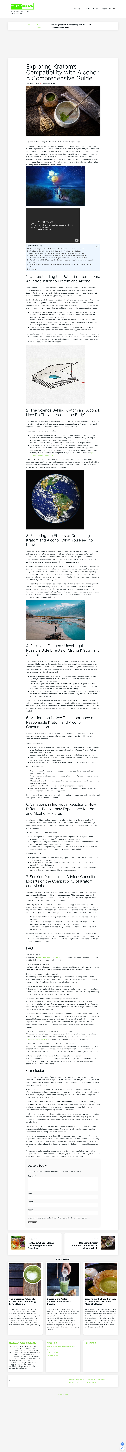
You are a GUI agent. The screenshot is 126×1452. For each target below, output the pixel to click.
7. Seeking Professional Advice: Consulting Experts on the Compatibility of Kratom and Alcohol (60, 264)
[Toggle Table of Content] (96, 246)
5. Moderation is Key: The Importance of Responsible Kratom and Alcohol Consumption (58, 258)
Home (28, 25)
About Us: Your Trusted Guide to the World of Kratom (87, 1379)
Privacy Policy (52, 1356)
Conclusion (32, 269)
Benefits (77, 9)
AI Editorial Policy (53, 1352)
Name (30, 1194)
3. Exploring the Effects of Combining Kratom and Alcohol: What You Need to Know (56, 253)
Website (31, 1210)
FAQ (30, 267)
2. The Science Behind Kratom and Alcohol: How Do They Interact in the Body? (55, 251)
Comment (32, 1176)
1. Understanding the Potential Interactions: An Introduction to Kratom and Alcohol (56, 249)
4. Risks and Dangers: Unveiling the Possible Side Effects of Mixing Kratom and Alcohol (58, 255)
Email (30, 1202)
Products (86, 9)
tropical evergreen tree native (48, 957)
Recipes (96, 9)
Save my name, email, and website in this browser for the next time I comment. (60, 1218)
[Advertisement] (63, 44)
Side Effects (106, 9)
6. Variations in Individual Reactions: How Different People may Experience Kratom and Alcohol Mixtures (61, 261)
